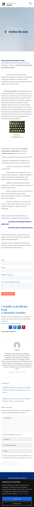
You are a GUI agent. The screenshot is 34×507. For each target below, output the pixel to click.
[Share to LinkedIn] (19, 328)
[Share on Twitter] (15, 328)
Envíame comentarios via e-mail (12, 434)
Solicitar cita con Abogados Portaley (11, 323)
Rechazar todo (17, 503)
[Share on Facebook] (10, 328)
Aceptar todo (17, 499)
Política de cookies (23, 493)
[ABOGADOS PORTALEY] (9, 4)
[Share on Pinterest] (23, 328)
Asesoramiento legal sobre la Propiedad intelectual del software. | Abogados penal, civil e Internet (17, 390)
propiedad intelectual (8, 331)
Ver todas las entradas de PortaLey (17, 372)
